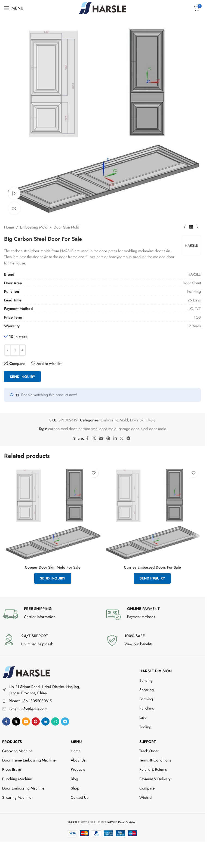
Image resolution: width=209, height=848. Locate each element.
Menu (76, 741)
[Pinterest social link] (108, 438)
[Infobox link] (51, 614)
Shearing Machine (16, 797)
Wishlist (145, 797)
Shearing (146, 689)
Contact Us (79, 797)
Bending (146, 680)
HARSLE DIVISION (155, 671)
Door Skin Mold (66, 227)
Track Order (149, 751)
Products (12, 741)
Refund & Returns (153, 769)
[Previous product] (184, 227)
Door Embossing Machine (23, 788)
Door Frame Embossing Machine (29, 760)
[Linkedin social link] (115, 438)
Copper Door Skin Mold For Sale (53, 567)
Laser (143, 717)
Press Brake (11, 769)
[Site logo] (102, 7)
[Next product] (197, 227)
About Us (78, 760)
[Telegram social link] (128, 438)
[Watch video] (14, 193)
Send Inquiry (22, 376)
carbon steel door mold (97, 428)
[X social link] (94, 438)
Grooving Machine (17, 751)
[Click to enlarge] (14, 208)
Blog (74, 779)
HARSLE (191, 245)
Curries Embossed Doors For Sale (152, 567)
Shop (75, 788)
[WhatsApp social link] (121, 438)
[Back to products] (191, 227)
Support (147, 741)
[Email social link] (101, 438)
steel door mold (153, 428)
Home (9, 227)
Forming (146, 699)
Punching (146, 708)
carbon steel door (62, 428)
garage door (129, 428)
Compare (147, 788)
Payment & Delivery (154, 779)
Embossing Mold (33, 227)
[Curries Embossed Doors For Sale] (152, 513)
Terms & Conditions (155, 760)
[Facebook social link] (87, 438)
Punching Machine (17, 779)
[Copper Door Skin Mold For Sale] (52, 513)
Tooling (145, 727)
